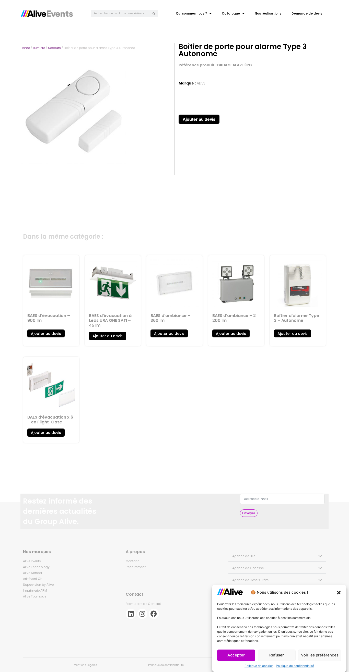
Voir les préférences (320, 655)
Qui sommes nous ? (191, 13)
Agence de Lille (243, 556)
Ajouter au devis (199, 119)
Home (25, 48)
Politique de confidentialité (295, 666)
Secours (54, 48)
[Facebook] (154, 614)
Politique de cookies (259, 666)
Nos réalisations (268, 13)
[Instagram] (142, 614)
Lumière (39, 48)
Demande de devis (307, 13)
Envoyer (248, 513)
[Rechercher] (154, 13)
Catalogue (231, 13)
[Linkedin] (131, 614)
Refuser (276, 655)
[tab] (277, 556)
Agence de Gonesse (248, 568)
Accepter (236, 655)
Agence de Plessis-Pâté (250, 580)
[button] (338, 592)
